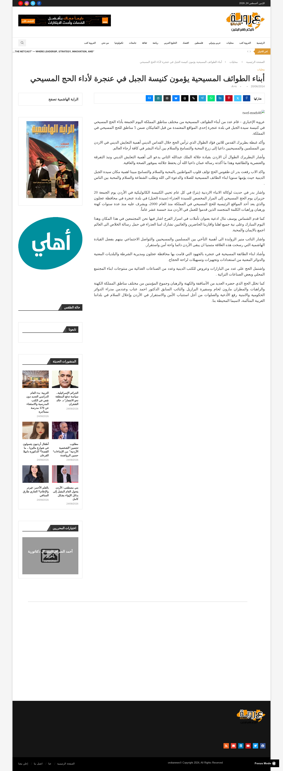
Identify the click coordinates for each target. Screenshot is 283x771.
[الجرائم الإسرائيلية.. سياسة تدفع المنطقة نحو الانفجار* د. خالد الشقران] (65, 379)
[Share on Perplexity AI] (158, 98)
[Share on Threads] (184, 98)
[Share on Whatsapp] (211, 98)
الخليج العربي (170, 43)
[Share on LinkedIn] (220, 98)
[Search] (22, 42)
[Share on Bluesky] (176, 98)
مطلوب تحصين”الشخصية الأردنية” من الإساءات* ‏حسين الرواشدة (65, 449)
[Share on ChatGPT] (167, 98)
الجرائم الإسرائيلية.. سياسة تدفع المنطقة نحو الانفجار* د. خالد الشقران (66, 398)
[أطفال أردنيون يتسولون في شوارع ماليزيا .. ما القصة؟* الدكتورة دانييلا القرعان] (35, 430)
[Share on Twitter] (237, 98)
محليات (230, 43)
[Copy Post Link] (193, 98)
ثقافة (144, 43)
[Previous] (247, 51)
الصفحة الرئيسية (255, 61)
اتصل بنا (38, 763)
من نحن (105, 43)
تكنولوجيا (119, 43)
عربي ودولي (215, 43)
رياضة (155, 43)
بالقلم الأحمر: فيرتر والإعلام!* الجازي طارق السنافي (36, 491)
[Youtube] (20, 3)
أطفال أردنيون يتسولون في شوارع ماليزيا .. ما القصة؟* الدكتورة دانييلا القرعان (36, 449)
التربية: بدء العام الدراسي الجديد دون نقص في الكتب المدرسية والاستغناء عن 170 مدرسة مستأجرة (37, 402)
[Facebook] (39, 3)
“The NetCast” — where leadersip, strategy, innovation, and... (53, 51)
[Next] (250, 51)
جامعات (132, 43)
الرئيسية (261, 43)
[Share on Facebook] (246, 98)
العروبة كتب (245, 43)
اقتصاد (186, 43)
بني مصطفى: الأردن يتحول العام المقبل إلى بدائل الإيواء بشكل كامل (65, 493)
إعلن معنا (23, 763)
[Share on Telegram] (202, 98)
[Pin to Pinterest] (229, 98)
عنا (49, 763)
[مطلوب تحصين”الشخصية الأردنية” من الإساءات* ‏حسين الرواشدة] (65, 430)
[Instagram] (26, 3)
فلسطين (199, 43)
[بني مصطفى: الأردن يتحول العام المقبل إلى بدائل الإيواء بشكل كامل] (65, 474)
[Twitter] (33, 3)
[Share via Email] (149, 98)
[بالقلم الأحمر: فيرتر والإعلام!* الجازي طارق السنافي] (35, 474)
